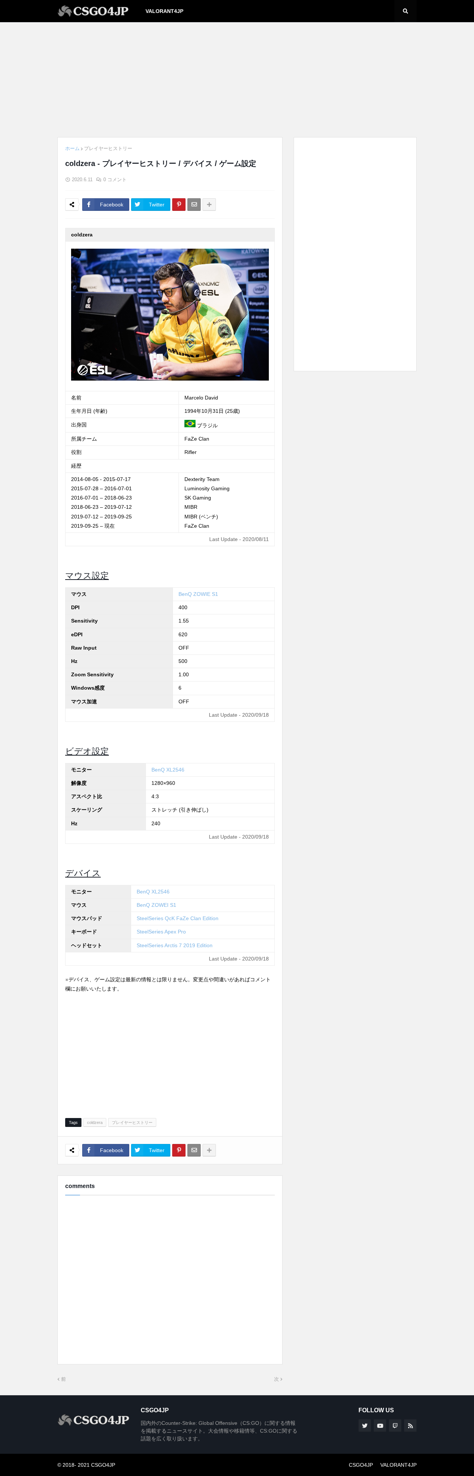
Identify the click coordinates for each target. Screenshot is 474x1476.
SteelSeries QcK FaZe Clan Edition (177, 918)
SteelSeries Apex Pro (161, 932)
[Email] (194, 204)
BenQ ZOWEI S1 (156, 905)
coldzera (95, 1122)
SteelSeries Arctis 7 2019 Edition (175, 945)
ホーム (72, 148)
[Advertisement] (237, 79)
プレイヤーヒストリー (108, 148)
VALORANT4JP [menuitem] (164, 11)
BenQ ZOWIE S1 (198, 594)
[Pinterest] (179, 204)
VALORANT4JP (398, 1465)
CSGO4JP (361, 1465)
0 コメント (115, 179)
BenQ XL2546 (167, 770)
